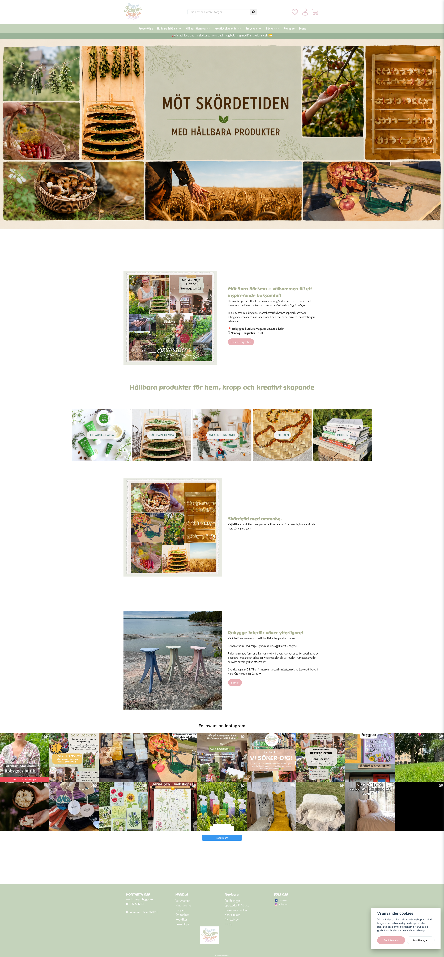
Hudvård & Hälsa (167, 28)
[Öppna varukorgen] (315, 12)
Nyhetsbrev (232, 919)
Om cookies (182, 915)
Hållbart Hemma (196, 28)
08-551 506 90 (135, 904)
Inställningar (420, 940)
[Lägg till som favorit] (295, 12)
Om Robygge (232, 900)
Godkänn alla (391, 940)
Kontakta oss (232, 915)
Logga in (181, 910)
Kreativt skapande (226, 28)
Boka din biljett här (241, 342)
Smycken (251, 28)
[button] (253, 12)
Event (302, 28)
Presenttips (145, 28)
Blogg (228, 924)
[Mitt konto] (305, 12)
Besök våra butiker (236, 910)
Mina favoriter (184, 905)
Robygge (289, 28)
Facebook (283, 899)
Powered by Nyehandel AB (222, 955)
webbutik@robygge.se (139, 899)
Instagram (283, 904)
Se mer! (235, 682)
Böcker (270, 28)
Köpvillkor (181, 919)
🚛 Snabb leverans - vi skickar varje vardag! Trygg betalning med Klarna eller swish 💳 (222, 35)
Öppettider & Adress (237, 905)
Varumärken (183, 900)
